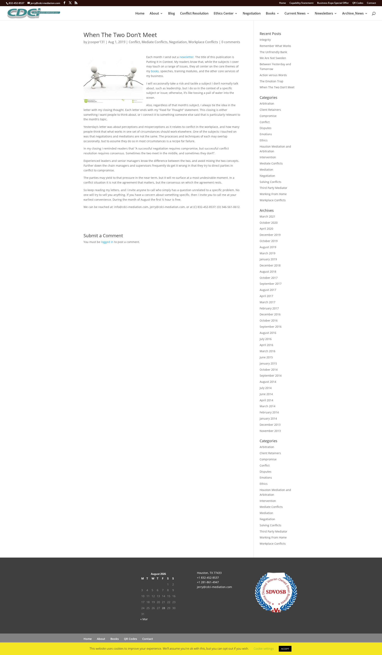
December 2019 (270, 235)
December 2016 (270, 314)
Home (282, 3)
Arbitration (267, 103)
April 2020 (266, 228)
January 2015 (268, 363)
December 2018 (270, 265)
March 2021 (267, 216)
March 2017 (267, 302)
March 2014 (267, 406)
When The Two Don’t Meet (277, 87)
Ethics (264, 140)
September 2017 (271, 284)
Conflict (134, 42)
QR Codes (357, 3)
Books (270, 14)
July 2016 (266, 339)
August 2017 (268, 290)
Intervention (268, 157)
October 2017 (269, 278)
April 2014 (266, 400)
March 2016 (267, 351)
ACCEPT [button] (285, 648)
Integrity (265, 40)
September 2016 (271, 326)
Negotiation (252, 14)
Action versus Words (273, 75)
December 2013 (270, 425)
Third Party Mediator (273, 188)
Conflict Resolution (194, 14)
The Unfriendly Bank (273, 52)
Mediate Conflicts (155, 42)
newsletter (186, 57)
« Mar (144, 619)
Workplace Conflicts (203, 42)
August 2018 (268, 271)
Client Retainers (270, 110)
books (155, 71)
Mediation (266, 169)
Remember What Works (275, 46)
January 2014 (268, 418)
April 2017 (266, 296)
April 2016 (266, 345)
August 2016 (268, 333)
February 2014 (269, 412)
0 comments (230, 42)
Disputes (265, 128)
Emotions (266, 134)
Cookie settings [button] (264, 648)
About (154, 14)
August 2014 (268, 382)
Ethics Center (224, 14)
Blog (171, 14)
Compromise (268, 116)
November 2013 (270, 431)
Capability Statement (301, 3)
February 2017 (269, 308)
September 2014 (271, 375)
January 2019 (268, 259)
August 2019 (268, 247)
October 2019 (269, 241)
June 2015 (266, 357)
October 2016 (269, 320)
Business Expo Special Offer (333, 3)
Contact (371, 3)
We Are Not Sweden (273, 58)
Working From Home (273, 194)
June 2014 (266, 394)
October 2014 (269, 369)
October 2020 (269, 222)
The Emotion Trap (271, 81)
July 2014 (266, 388)
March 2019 (267, 253)
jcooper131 (96, 42)
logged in (107, 242)
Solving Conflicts (270, 182)
